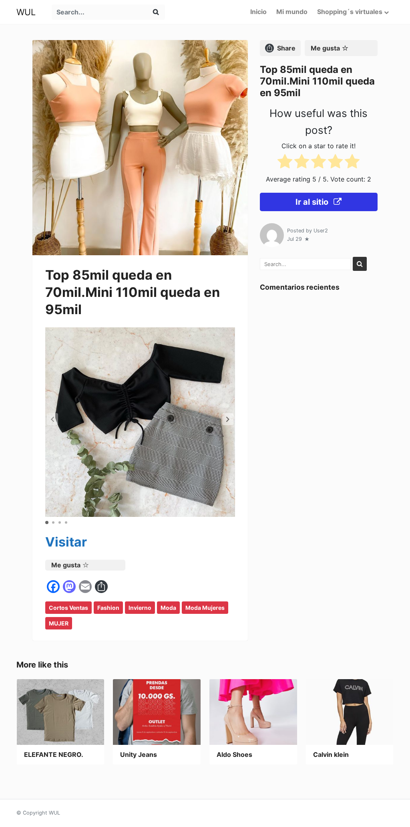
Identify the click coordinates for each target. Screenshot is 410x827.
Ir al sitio (312, 202)
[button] (227, 419)
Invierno (140, 607)
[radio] (284, 163)
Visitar (66, 542)
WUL (26, 12)
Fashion (108, 607)
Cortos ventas (68, 607)
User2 (321, 231)
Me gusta (65, 565)
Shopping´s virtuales (349, 12)
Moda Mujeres (205, 607)
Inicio (258, 12)
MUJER (58, 623)
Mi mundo (292, 12)
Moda (168, 607)
